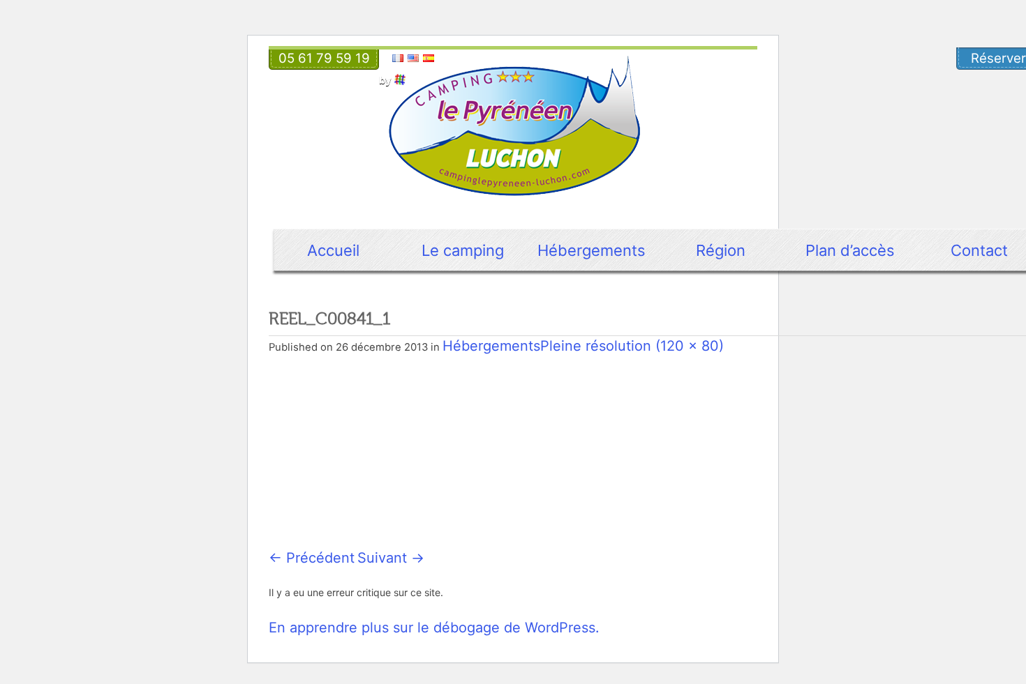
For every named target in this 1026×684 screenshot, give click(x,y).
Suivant (390, 557)
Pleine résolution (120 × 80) (632, 345)
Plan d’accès (850, 250)
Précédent (312, 557)
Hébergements (591, 250)
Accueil (333, 250)
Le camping (463, 250)
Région (720, 250)
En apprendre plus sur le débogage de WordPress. (434, 627)
